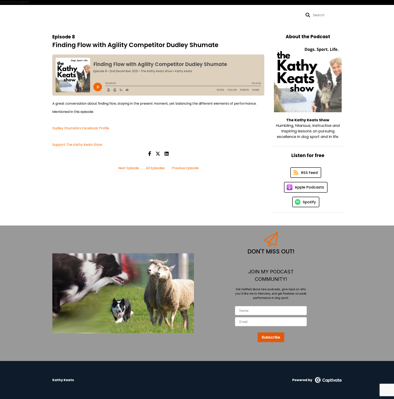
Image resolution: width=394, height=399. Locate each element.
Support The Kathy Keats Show (77, 144)
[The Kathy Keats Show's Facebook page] (288, 15)
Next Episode (128, 168)
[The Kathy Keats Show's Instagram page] (295, 15)
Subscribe (271, 337)
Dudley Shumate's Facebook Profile (80, 128)
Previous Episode (185, 168)
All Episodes (155, 168)
